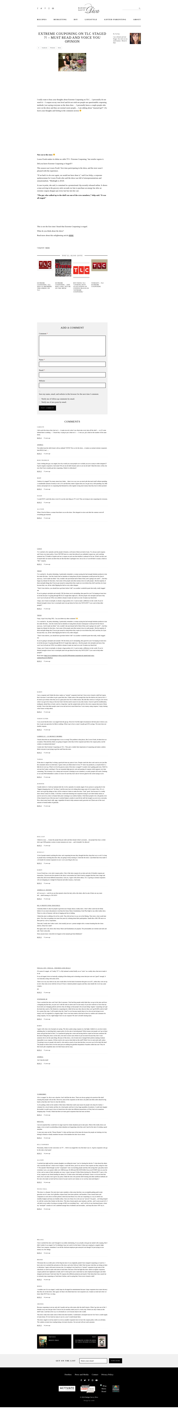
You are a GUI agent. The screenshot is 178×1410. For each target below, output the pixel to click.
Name (42, 360)
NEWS (47, 248)
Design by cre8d (89, 1400)
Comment (43, 334)
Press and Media (82, 1374)
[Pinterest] (45, 8)
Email (42, 370)
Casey (39, 548)
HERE (71, 235)
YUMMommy (41, 1094)
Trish (39, 571)
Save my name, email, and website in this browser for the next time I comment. (69, 394)
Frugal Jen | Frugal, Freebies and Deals (54, 968)
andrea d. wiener (44, 890)
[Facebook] (37, 8)
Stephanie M (42, 999)
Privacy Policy (107, 1374)
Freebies (68, 1374)
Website (42, 381)
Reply (39, 438)
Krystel (40, 1121)
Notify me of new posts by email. (54, 402)
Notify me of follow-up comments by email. (58, 399)
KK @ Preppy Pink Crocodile (48, 905)
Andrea (40, 444)
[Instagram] (48, 8)
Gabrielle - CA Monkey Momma (49, 736)
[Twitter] (41, 8)
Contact (95, 1374)
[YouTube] (53, 8)
